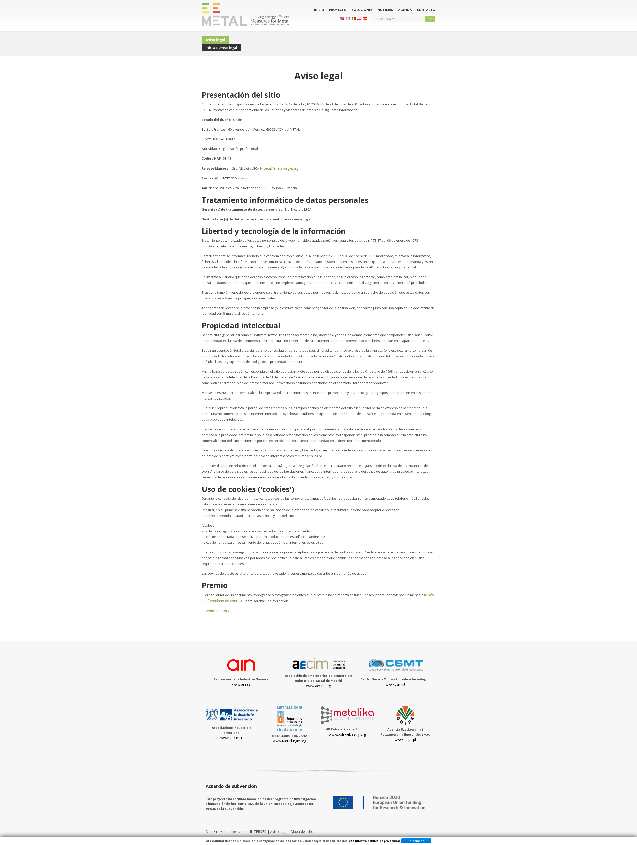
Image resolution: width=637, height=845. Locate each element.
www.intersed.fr (250, 178)
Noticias (385, 9)
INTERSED (259, 831)
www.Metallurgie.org (289, 740)
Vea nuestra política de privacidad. (375, 841)
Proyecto (338, 9)
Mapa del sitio (302, 831)
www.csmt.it (395, 684)
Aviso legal (278, 831)
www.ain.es (241, 684)
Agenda (405, 9)
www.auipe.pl (405, 739)
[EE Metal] (245, 14)
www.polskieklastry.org (347, 734)
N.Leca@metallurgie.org (279, 168)
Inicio (319, 9)
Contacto (426, 9)
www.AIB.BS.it (231, 737)
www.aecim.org (318, 685)
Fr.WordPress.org (215, 610)
